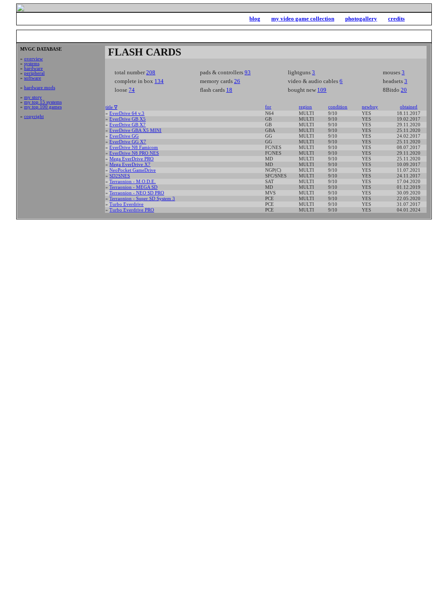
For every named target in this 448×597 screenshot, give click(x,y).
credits (396, 18)
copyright (34, 116)
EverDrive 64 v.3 (126, 113)
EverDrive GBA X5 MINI (135, 130)
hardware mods (39, 87)
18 (229, 90)
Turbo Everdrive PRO (131, 210)
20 (404, 90)
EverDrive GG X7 (127, 141)
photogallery (361, 18)
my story (33, 97)
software (32, 78)
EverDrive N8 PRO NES (134, 153)
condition (337, 106)
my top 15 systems (43, 102)
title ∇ (111, 107)
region (305, 106)
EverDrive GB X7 (127, 124)
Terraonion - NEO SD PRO (136, 193)
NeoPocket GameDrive (132, 170)
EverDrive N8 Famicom (133, 147)
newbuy (370, 106)
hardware (33, 68)
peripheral (34, 73)
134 (159, 81)
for (268, 106)
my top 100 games (43, 106)
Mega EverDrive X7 (129, 164)
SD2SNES (119, 176)
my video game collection (302, 18)
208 (150, 72)
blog (254, 18)
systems (31, 63)
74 (132, 90)
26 (237, 81)
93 (248, 72)
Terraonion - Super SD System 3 (142, 198)
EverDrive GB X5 (127, 119)
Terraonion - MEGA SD (133, 187)
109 (321, 90)
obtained (408, 106)
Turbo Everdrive (126, 204)
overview (33, 58)
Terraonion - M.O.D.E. (132, 181)
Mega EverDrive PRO (131, 158)
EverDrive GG (124, 136)
